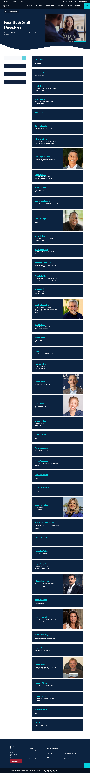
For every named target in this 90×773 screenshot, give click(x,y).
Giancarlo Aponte (42, 581)
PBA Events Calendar (33, 751)
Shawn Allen (40, 382)
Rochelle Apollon (42, 564)
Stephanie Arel (41, 617)
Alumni (22, 1)
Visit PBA (65, 1)
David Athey (40, 665)
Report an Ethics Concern (70, 758)
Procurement (67, 748)
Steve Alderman (41, 250)
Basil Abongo (40, 86)
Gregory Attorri (41, 683)
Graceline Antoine (42, 551)
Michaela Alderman (43, 263)
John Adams (40, 113)
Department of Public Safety (70, 753)
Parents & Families (14, 1)
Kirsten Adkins (41, 139)
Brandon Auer (40, 696)
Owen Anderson (41, 461)
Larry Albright (40, 219)
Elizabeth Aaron (41, 73)
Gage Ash (38, 648)
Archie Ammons (41, 448)
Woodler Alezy (41, 289)
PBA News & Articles (33, 748)
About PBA (78, 6)
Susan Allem (40, 338)
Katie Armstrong (41, 635)
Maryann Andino (41, 505)
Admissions (40, 6)
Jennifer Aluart (41, 421)
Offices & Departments (34, 756)
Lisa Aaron (39, 60)
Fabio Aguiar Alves (42, 157)
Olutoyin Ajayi (40, 175)
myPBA (30, 753)
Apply (70, 1)
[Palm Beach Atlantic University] (14, 747)
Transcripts (49, 753)
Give (75, 1)
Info (60, 1)
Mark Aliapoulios (42, 305)
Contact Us (15, 761)
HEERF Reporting (39, 770)
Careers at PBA (49, 751)
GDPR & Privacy (32, 770)
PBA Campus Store (68, 751)
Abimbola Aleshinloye (43, 276)
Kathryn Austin (41, 710)
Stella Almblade (41, 404)
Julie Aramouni (41, 600)
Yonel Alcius (40, 236)
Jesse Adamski (41, 126)
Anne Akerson (40, 188)
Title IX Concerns (68, 756)
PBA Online (5, 1)
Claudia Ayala (40, 723)
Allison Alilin (40, 325)
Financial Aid (50, 6)
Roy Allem (39, 351)
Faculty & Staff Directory (52, 748)
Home (6, 11)
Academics (30, 6)
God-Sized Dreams (82, 1)
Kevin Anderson (41, 475)
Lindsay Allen (40, 364)
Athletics (69, 5)
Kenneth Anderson (42, 488)
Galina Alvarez (41, 435)
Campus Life (61, 6)
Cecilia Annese (41, 538)
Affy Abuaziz (40, 99)
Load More (57, 732)
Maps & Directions (33, 758)
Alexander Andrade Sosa (45, 523)
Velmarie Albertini (42, 201)
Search (23, 57)
